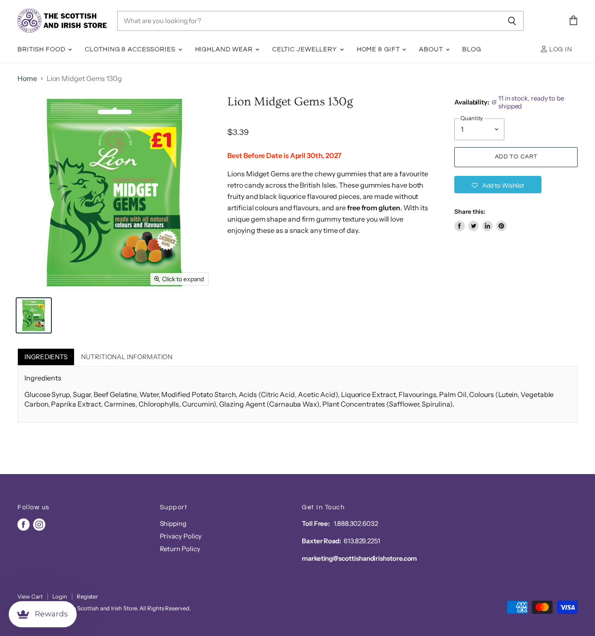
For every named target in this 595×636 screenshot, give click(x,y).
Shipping (173, 523)
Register (87, 596)
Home (27, 78)
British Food (42, 49)
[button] (497, 184)
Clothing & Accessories (131, 49)
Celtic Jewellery (305, 49)
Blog (471, 49)
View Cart (30, 596)
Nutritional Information (126, 357)
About (431, 49)
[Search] (512, 21)
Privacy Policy (181, 536)
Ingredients (46, 357)
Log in (560, 49)
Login (59, 596)
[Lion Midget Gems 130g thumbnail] (34, 315)
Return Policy (180, 549)
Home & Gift (379, 49)
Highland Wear (224, 49)
